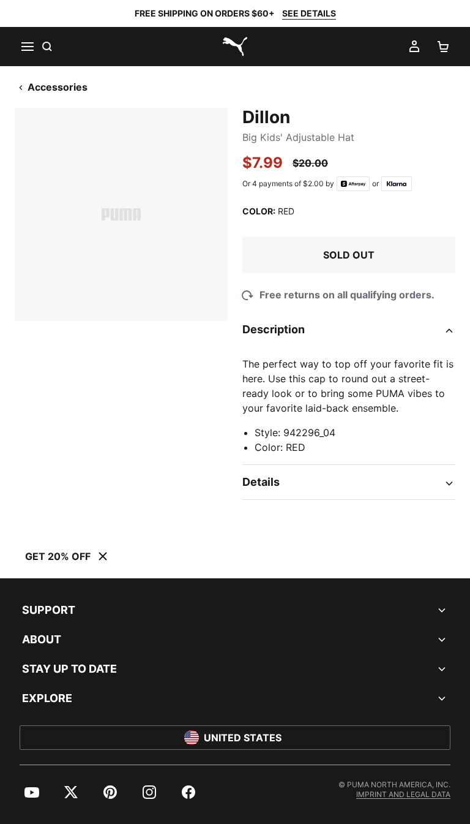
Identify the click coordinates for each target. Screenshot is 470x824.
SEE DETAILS (309, 13)
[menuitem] (32, 792)
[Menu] (27, 46)
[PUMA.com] (235, 46)
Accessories (58, 87)
